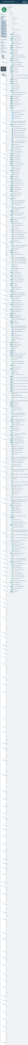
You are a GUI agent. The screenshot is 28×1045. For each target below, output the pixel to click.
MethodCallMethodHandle (19, 294)
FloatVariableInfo (17, 223)
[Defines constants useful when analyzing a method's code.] (11, 107)
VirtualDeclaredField (18, 575)
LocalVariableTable (18, 276)
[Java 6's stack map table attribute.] (12, 430)
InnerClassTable (17, 242)
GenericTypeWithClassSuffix (20, 232)
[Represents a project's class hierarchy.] (12, 96)
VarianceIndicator (17, 567)
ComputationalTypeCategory (20, 128)
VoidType (15, 590)
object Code (2, 18)
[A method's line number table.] (12, 122)
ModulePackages (17, 317)
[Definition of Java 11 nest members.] (12, 323)
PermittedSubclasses (18, 355)
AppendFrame (16, 41)
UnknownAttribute (17, 561)
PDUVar (14, 348)
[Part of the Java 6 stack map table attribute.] (12, 428)
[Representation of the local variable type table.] (12, 279)
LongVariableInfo (17, 287)
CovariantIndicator (18, 165)
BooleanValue (16, 60)
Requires (15, 370)
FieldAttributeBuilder (18, 202)
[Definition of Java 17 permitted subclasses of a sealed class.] (12, 355)
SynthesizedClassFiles (18, 442)
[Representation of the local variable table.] (12, 276)
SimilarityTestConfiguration (17, 413)
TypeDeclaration (17, 545)
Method (14, 291)
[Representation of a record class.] (12, 365)
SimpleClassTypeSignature (19, 414)
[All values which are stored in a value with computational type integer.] (12, 72)
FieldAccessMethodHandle (19, 200)
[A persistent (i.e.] (12, 348)
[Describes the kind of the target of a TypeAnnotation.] (12, 527)
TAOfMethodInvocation (18, 471)
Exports (15, 197)
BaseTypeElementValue (18, 55)
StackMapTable (16, 430)
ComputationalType (17, 126)
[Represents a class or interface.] (12, 148)
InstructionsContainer (18, 246)
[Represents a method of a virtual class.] (12, 582)
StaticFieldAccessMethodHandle (18, 433)
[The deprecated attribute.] (12, 174)
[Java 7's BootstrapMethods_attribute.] (12, 66)
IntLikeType (16, 248)
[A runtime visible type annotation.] (12, 391)
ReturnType (15, 372)
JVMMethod (15, 266)
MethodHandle (16, 298)
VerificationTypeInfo (18, 569)
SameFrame (15, 393)
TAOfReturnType (17, 490)
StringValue (16, 435)
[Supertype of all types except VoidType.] (12, 211)
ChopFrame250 (16, 88)
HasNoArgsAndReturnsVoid (19, 238)
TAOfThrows (15, 493)
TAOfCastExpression (18, 452)
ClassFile (15, 90)
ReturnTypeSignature (18, 374)
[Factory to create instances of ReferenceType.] (11, 369)
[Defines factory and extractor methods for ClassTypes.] (11, 102)
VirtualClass (16, 571)
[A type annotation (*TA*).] (12, 519)
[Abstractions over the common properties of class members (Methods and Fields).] (12, 98)
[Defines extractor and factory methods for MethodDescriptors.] (11, 296)
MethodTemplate (17, 307)
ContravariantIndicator (19, 163)
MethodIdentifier (17, 300)
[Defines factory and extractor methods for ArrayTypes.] (11, 45)
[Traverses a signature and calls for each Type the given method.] (12, 555)
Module (14, 313)
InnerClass (15, 240)
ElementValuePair (17, 187)
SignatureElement (17, 407)
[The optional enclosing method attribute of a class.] (12, 189)
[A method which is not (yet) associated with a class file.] (12, 308)
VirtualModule (16, 584)
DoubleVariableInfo (18, 180)
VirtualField (16, 578)
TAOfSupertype (16, 491)
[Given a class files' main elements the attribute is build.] (12, 92)
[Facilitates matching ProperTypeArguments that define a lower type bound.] (12, 289)
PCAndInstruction (17, 344)
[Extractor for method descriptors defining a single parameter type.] (12, 507)
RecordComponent (17, 367)
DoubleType (15, 176)
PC (6, 319)
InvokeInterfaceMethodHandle (17, 257)
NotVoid (15, 333)
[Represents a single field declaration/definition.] (12, 264)
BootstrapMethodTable (18, 66)
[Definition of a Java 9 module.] (12, 313)
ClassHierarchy (17, 96)
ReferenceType (16, 368)
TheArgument (16, 507)
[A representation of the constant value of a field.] (12, 152)
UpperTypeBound (17, 565)
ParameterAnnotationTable (19, 353)
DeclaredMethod (17, 168)
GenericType (16, 229)
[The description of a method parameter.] (12, 302)
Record (14, 365)
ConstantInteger (17, 155)
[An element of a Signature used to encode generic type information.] (12, 408)
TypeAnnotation (17, 519)
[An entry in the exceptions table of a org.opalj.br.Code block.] (12, 193)
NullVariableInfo (17, 335)
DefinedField (16, 170)
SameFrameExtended (17, 395)
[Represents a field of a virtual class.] (12, 578)
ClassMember (16, 98)
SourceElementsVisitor (18, 424)
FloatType (15, 219)
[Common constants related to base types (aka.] (11, 53)
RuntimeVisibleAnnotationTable (18, 386)
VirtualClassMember (18, 573)
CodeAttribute (16, 112)
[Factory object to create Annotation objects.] (11, 34)
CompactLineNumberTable (19, 122)
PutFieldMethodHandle (18, 361)
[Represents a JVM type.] (12, 517)
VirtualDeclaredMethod (18, 576)
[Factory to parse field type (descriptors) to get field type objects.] (11, 211)
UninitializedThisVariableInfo (18, 558)
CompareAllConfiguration (19, 124)
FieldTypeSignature (18, 214)
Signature (15, 406)
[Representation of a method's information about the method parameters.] (12, 304)
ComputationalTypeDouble (19, 130)
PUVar (14, 352)
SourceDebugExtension (18, 421)
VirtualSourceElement (18, 586)
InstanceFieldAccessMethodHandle (18, 245)
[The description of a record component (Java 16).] (12, 367)
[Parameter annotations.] (12, 354)
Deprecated (15, 174)
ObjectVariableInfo (18, 339)
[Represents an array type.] (12, 45)
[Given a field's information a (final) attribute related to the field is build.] (12, 202)
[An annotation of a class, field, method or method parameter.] (12, 34)
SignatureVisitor (17, 409)
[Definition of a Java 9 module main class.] (12, 315)
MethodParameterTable (18, 304)
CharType (15, 79)
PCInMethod (15, 346)
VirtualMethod (16, 582)
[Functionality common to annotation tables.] (11, 38)
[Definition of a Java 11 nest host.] (12, 321)
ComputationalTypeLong (18, 135)
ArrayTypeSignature (18, 47)
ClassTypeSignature (18, 103)
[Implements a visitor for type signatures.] (12, 409)
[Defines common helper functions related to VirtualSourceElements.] (11, 586)
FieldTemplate (16, 209)
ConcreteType (16, 144)
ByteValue (15, 70)
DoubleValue (16, 178)
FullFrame (15, 227)
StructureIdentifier (18, 437)
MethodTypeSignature (18, 309)
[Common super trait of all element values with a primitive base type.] (12, 55)
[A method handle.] (12, 298)
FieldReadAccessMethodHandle (17, 207)
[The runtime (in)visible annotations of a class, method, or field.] (12, 38)
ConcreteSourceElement (18, 142)
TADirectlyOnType (17, 450)
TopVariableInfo (17, 510)
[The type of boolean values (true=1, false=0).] (12, 58)
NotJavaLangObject (17, 331)
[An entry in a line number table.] (12, 270)
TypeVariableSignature (18, 553)
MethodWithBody (17, 311)
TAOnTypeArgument (17, 505)
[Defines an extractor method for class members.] (11, 98)
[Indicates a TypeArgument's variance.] (12, 567)
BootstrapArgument (17, 62)
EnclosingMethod (17, 189)
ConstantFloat (16, 153)
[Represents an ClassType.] (12, 102)
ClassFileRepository (18, 94)
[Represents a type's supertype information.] (12, 441)
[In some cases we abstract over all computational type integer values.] (11, 72)
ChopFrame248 (16, 85)
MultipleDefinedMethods (19, 319)
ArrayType (15, 45)
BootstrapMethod (17, 64)
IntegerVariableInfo (18, 254)
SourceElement (16, 423)
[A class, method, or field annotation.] (12, 385)
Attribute (15, 51)
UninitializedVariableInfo (20, 560)
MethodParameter (17, 302)
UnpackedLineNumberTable (19, 563)
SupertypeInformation (18, 440)
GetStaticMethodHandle (18, 236)
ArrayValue (15, 49)
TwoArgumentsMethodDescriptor (18, 515)
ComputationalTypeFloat (19, 132)
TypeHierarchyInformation (19, 547)
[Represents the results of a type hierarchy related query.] (12, 547)
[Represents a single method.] (12, 266)
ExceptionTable (17, 195)
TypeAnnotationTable (18, 525)
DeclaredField (16, 166)
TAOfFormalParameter (18, 462)
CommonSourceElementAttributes (18, 121)
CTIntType (15, 71)
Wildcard (15, 591)
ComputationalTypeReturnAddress (18, 141)
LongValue (15, 285)
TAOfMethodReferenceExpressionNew (19, 477)
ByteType (15, 68)
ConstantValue (16, 161)
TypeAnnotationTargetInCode (20, 531)
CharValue (15, 81)
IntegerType (16, 252)
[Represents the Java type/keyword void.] (12, 590)
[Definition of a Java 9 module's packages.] (12, 317)
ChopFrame (15, 83)
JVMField (15, 264)
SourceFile (15, 426)
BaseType (15, 53)
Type (14, 517)
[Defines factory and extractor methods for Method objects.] (11, 291)
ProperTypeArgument (18, 357)
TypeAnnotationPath (18, 521)
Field (14, 198)
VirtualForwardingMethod (19, 580)
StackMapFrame (16, 428)
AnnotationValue (17, 40)
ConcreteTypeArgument (18, 146)
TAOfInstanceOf (17, 464)
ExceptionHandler (17, 193)
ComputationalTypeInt (18, 134)
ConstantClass (16, 148)
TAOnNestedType (17, 503)
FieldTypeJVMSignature (18, 212)
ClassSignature (17, 100)
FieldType (15, 211)
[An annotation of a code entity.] (12, 36)
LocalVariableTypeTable (19, 279)
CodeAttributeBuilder (18, 114)
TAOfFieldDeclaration (18, 460)
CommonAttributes (17, 118)
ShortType (15, 402)
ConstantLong (16, 157)
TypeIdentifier (17, 549)
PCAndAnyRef (16, 342)
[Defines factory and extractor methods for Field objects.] (11, 199)
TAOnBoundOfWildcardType (19, 501)
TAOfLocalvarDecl (17, 466)
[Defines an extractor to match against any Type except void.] (12, 333)
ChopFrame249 (16, 87)
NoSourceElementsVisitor (19, 329)
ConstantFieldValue (18, 151)
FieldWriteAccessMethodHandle (18, 218)
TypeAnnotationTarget (18, 526)
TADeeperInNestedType (18, 448)
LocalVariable (16, 274)
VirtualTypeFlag (17, 588)
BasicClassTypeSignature (19, 56)
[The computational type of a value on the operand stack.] (12, 126)
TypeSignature (16, 551)
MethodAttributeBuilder (19, 292)
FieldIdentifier (17, 204)
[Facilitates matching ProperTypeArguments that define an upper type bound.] (12, 565)
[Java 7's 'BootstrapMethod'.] (12, 64)
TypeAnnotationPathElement (20, 523)
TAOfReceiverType (17, 486)
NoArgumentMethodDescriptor (20, 327)
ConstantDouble (17, 150)
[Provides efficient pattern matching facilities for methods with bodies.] (12, 311)
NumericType (16, 337)
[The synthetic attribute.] (12, 444)
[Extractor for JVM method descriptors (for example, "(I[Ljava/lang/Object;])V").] (12, 268)
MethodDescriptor (17, 296)
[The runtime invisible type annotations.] (12, 382)
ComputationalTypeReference (20, 137)
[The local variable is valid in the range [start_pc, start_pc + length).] (12, 281)
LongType (15, 283)
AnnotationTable (17, 38)
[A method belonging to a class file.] (12, 291)
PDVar (14, 350)
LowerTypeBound (17, 289)
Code (14, 107)
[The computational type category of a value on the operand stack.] (12, 128)
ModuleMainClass (17, 315)
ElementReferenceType (18, 183)
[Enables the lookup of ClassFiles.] (12, 94)
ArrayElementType (17, 43)
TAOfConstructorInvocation (20, 458)
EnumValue (15, 191)
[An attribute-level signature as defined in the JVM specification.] (12, 406)
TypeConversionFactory (18, 544)
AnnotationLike (17, 36)
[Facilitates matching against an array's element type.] (12, 43)
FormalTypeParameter (18, 225)
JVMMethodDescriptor (18, 268)
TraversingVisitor (17, 512)
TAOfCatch (15, 454)
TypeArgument (16, 542)
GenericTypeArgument (18, 230)
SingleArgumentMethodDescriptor (18, 419)
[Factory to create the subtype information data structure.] (11, 439)
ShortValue (15, 404)
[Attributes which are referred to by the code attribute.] (12, 112)
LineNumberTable (17, 272)
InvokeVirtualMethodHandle (20, 262)
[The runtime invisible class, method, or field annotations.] (12, 376)
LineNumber (15, 270)
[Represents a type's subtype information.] (12, 439)
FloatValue (15, 221)
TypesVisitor (16, 555)
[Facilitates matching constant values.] (11, 161)
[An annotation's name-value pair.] (12, 187)
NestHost (15, 321)
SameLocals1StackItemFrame (20, 397)
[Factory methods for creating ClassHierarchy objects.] (11, 96)
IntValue (15, 250)
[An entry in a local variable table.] (12, 274)
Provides (15, 359)
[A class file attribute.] (12, 51)
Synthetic (15, 444)
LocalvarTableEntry (18, 281)
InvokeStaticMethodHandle (19, 261)
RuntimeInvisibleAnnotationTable (18, 377)
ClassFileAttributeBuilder (20, 92)
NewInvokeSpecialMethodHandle (18, 326)
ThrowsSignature (17, 509)
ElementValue (16, 185)
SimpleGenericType (17, 416)
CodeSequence (16, 116)
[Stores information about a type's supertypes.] (12, 546)
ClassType (15, 102)
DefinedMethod (16, 172)
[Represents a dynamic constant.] (12, 182)
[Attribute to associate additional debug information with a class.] (12, 421)
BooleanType (16, 58)
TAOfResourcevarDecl (18, 488)
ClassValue (15, 105)
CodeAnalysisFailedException (17, 110)
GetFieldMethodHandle (18, 234)
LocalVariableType (17, 277)
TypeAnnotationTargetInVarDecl (18, 540)
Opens (14, 340)
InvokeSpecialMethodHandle (20, 259)
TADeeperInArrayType (18, 446)
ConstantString (17, 159)
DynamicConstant (17, 182)
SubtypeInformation (18, 439)
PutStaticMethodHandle (18, 363)
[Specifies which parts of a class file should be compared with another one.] (12, 411)
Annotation (15, 34)
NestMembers (16, 322)
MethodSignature (17, 306)
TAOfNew (15, 478)
